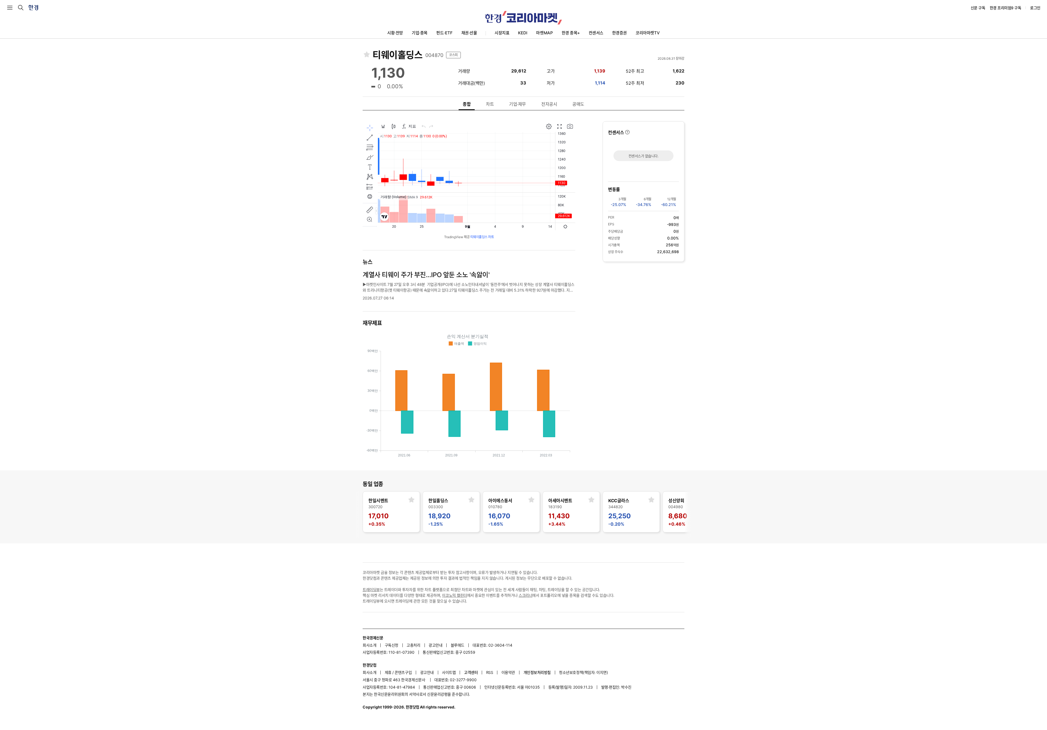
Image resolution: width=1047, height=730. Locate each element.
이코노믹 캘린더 (454, 595)
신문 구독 (978, 7)
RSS (489, 672)
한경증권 (619, 32)
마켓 (544, 32)
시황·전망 (395, 32)
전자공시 (549, 104)
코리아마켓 (648, 32)
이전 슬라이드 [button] (362, 512)
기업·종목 (420, 32)
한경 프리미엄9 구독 (1005, 7)
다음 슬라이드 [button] (684, 512)
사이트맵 (449, 672)
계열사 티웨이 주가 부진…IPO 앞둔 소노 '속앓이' (426, 275)
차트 (490, 104)
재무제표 (372, 323)
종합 (467, 104)
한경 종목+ (571, 32)
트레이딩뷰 (371, 589)
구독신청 (391, 645)
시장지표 (502, 32)
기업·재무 (517, 104)
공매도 (578, 104)
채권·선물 (469, 32)
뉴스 (367, 262)
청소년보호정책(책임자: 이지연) (583, 672)
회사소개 (369, 645)
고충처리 (413, 645)
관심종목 (367, 54)
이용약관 (508, 672)
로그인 (1035, 7)
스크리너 (525, 595)
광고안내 (435, 645)
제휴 (388, 672)
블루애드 (457, 645)
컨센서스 (596, 32)
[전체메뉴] (10, 7)
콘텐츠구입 (403, 672)
